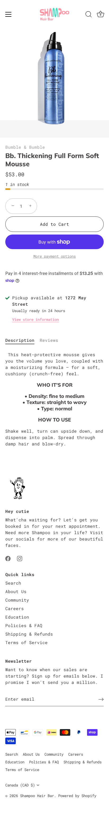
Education (17, 617)
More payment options (54, 256)
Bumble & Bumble (25, 147)
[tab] (22, 340)
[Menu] (8, 14)
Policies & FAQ (23, 625)
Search (13, 583)
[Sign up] (101, 699)
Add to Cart (54, 224)
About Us (15, 591)
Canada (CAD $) (20, 785)
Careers (14, 608)
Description (19, 340)
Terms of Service (26, 642)
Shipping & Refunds (29, 634)
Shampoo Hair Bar (37, 795)
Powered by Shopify (77, 795)
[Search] (88, 15)
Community (17, 600)
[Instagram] (19, 558)
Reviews (49, 340)
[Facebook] (8, 558)
